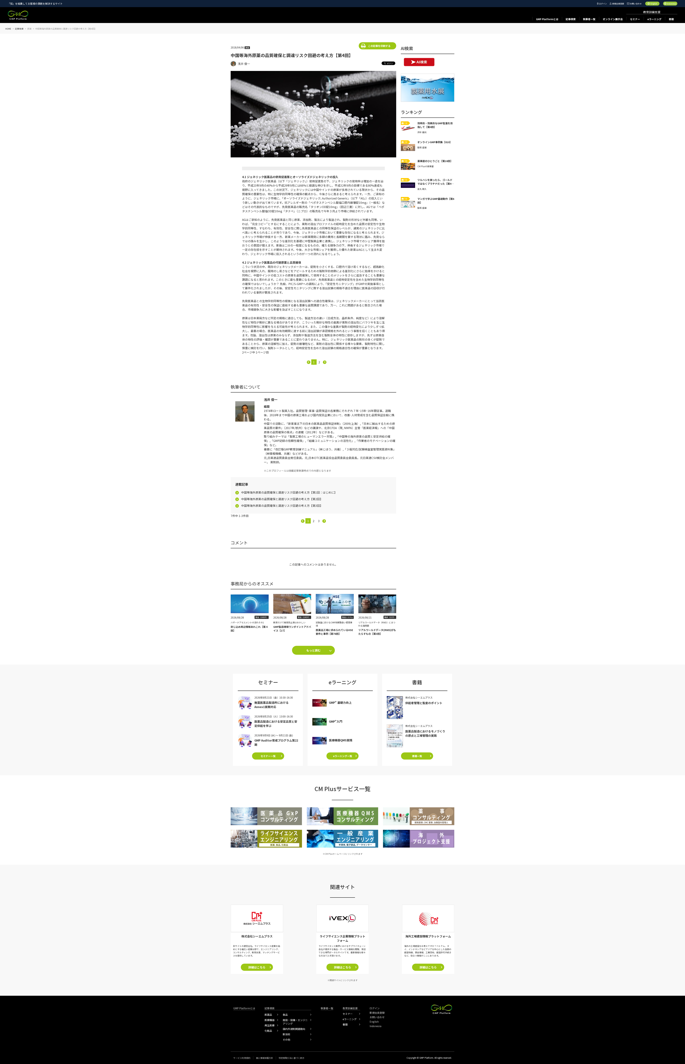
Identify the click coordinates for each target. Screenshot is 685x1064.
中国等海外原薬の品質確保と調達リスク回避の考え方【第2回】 (282, 499)
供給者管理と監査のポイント (423, 703)
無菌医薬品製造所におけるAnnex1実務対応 (271, 704)
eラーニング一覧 (342, 756)
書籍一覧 (417, 756)
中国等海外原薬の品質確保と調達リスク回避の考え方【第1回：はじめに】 (289, 492)
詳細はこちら (256, 967)
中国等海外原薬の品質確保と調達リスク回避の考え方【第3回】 (282, 505)
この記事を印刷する (379, 46)
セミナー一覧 (268, 756)
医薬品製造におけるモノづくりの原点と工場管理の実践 (425, 733)
